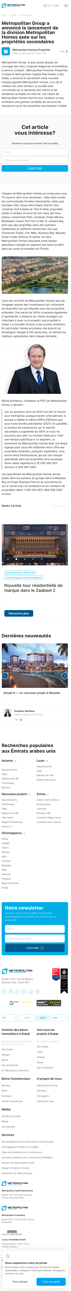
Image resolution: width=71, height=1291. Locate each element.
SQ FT (27, 1018)
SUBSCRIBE (35, 168)
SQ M (42, 1018)
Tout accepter (51, 1281)
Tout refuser (20, 1281)
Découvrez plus (19, 613)
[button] (64, 676)
